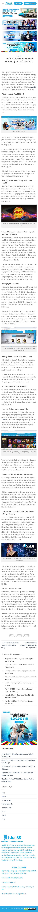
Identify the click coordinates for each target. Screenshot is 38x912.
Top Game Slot (6, 808)
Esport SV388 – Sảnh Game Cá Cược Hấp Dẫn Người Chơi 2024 (17, 774)
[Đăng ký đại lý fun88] (19, 13)
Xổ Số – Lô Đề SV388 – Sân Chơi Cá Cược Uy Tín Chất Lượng (18, 768)
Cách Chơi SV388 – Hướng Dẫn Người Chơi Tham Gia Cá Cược (18, 761)
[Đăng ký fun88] (19, 727)
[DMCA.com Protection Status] (30, 908)
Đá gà (3, 819)
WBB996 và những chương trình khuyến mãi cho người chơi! (28, 645)
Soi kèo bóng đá (7, 804)
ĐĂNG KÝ (18, 3)
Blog (3, 793)
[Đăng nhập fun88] (19, 47)
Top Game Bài (6, 800)
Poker (3, 420)
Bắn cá (3, 815)
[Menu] (2, 3)
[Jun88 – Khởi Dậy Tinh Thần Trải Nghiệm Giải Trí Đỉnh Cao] (8, 3)
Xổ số (3, 811)
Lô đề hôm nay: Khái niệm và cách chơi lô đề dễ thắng (10, 645)
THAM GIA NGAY (30, 3)
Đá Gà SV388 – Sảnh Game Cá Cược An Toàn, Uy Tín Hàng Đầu (17, 755)
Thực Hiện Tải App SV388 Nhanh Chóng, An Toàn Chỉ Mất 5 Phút (17, 780)
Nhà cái (19, 56)
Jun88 (33, 87)
